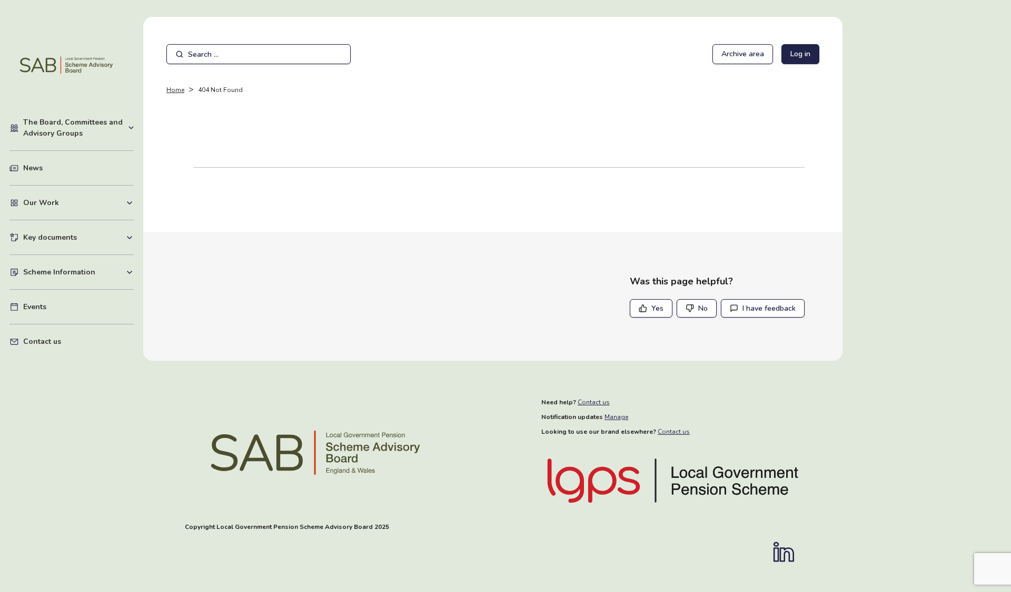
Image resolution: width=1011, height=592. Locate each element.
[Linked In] (789, 552)
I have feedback (769, 308)
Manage (616, 417)
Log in (800, 54)
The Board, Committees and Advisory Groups (78, 127)
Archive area (742, 54)
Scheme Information (78, 272)
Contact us (42, 341)
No (703, 308)
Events (34, 307)
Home (175, 90)
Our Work (78, 202)
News (33, 168)
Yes (657, 308)
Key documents (78, 237)
